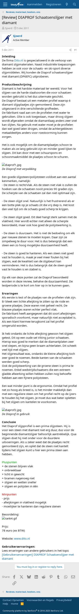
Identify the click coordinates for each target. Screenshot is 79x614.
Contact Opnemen (13, 600)
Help (5, 603)
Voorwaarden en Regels (40, 600)
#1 (75, 49)
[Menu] (5, 4)
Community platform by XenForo (33, 610)
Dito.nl (18, 60)
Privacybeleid (64, 600)
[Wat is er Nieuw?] (67, 4)
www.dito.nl (22, 538)
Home (14, 603)
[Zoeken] (74, 4)
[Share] (70, 50)
